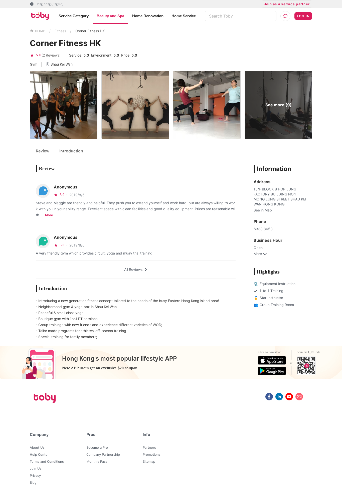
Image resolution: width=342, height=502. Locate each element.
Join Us (36, 468)
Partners (149, 447)
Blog (33, 482)
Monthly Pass (96, 461)
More (49, 215)
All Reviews (133, 269)
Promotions (151, 454)
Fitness (60, 31)
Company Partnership (103, 454)
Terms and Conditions (47, 461)
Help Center (39, 454)
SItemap (149, 461)
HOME (40, 31)
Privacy (35, 475)
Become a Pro (97, 447)
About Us (37, 447)
